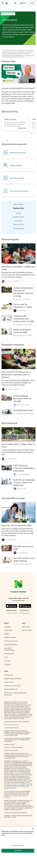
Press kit (7, 661)
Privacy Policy (28, 783)
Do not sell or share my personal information (15, 694)
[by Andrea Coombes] (3, 389)
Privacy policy (9, 682)
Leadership (8, 630)
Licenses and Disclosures (11, 727)
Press (6, 657)
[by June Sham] (14, 310)
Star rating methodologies (9, 649)
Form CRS (7, 783)
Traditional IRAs (18, 217)
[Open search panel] (15, 3)
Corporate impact (10, 637)
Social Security (18, 228)
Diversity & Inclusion (11, 641)
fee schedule (22, 786)
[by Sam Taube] (14, 488)
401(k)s (18, 213)
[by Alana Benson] (3, 539)
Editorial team (9, 653)
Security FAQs (27, 630)
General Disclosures (12, 786)
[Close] (33, 829)
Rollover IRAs (18, 224)
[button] (18, 73)
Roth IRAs (18, 221)
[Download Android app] (25, 606)
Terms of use (8, 675)
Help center (26, 627)
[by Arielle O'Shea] (3, 458)
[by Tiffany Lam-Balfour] (3, 281)
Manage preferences (17, 845)
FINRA (25, 779)
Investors (7, 664)
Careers (6, 634)
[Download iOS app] (11, 606)
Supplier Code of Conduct (13, 678)
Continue (17, 850)
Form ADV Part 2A (16, 783)
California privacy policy (12, 685)
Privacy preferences (11, 689)
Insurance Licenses (9, 744)
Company (7, 627)
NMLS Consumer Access (11, 724)
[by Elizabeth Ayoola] (14, 404)
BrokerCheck (12, 788)
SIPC (29, 779)
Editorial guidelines (10, 644)
